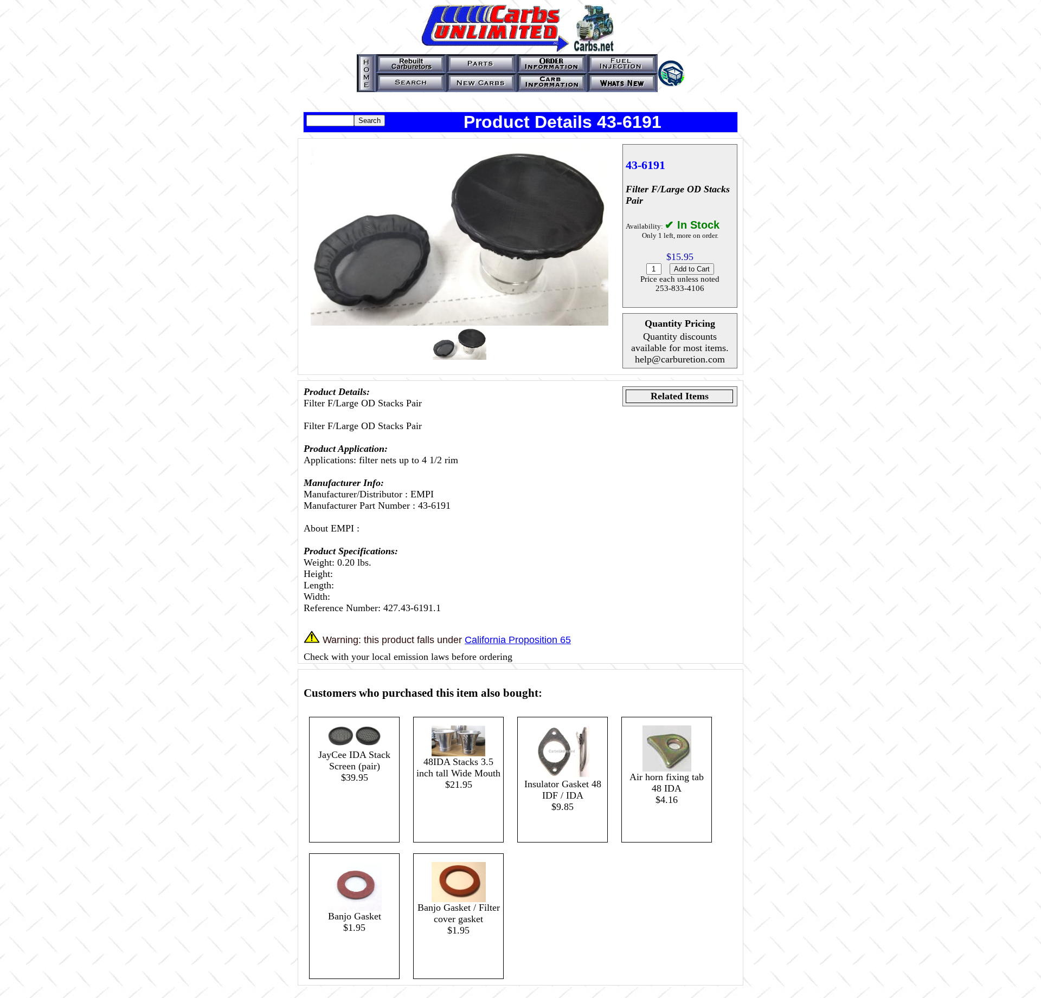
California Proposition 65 (518, 639)
